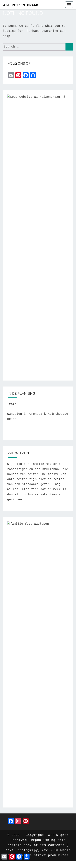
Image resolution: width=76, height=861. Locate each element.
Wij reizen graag (20, 5)
